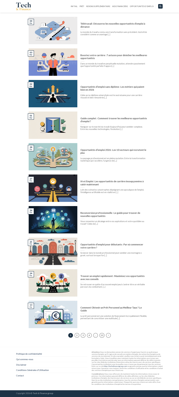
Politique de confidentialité (29, 353)
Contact (20, 375)
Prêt (82, 6)
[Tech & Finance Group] (30, 6)
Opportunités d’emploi (142, 6)
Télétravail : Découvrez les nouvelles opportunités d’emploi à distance (112, 25)
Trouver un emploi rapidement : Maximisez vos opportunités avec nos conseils (112, 278)
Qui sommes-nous (24, 359)
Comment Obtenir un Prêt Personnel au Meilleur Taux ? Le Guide (111, 309)
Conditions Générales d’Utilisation (32, 370)
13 (102, 335)
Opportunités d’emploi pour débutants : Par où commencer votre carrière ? (111, 246)
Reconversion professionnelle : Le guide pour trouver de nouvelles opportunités (110, 214)
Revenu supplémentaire (98, 6)
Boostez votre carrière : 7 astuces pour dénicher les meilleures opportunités (113, 57)
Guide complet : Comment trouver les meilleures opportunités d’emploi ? (113, 120)
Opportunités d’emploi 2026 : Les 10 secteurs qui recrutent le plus (113, 151)
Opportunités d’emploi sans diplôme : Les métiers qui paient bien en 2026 (112, 88)
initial (74, 6)
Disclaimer (21, 364)
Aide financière (120, 6)
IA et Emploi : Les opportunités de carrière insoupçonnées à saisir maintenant (112, 183)
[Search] (160, 6)
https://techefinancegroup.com (115, 366)
